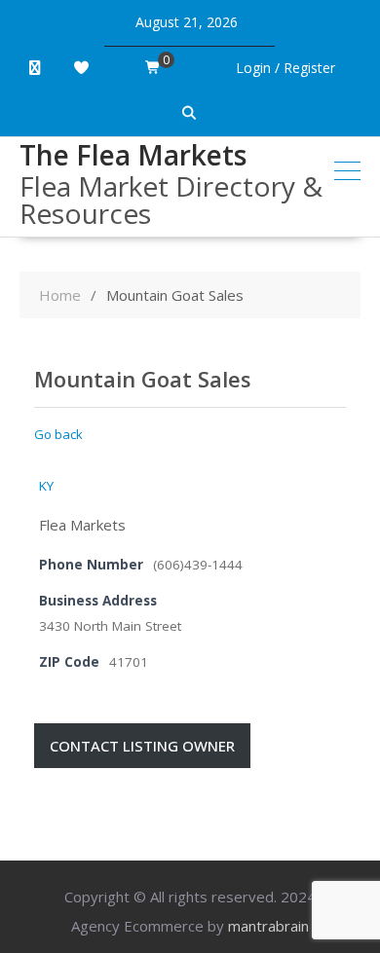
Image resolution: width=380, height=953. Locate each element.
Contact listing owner (142, 745)
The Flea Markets (133, 154)
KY (46, 486)
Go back (58, 434)
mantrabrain (268, 925)
